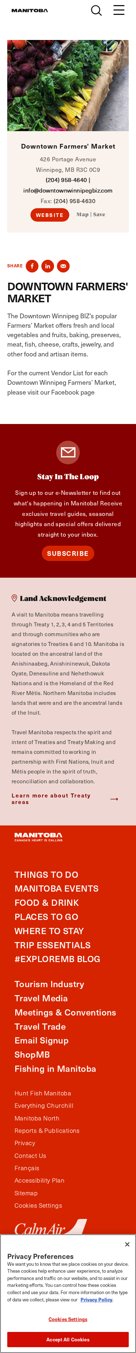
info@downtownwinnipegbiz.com (68, 190)
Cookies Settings (68, 1319)
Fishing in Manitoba (55, 1068)
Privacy (25, 1143)
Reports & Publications (47, 1130)
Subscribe (68, 553)
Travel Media (41, 998)
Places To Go (46, 916)
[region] (68, 1293)
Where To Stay (49, 930)
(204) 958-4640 (66, 179)
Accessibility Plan (40, 1180)
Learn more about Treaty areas (51, 798)
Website (50, 214)
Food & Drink (47, 902)
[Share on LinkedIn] (47, 266)
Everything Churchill (44, 1105)
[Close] (127, 1244)
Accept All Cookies (67, 1339)
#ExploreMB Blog (58, 958)
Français (27, 1168)
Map (83, 214)
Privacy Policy (96, 1299)
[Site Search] (96, 10)
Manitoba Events (57, 888)
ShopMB (32, 1054)
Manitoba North (37, 1118)
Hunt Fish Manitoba (43, 1093)
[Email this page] (63, 266)
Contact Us (30, 1155)
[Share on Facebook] (32, 266)
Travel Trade (40, 1026)
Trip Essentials (53, 945)
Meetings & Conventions (65, 1012)
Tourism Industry (49, 983)
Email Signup (42, 1040)
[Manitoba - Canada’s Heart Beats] (30, 10)
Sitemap (26, 1193)
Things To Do (46, 874)
